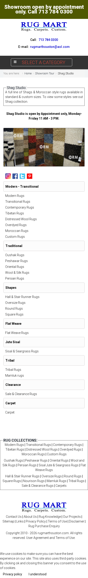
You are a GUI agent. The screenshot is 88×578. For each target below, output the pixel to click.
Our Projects (72, 516)
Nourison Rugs (34, 481)
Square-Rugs (11, 481)
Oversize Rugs (15, 303)
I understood (37, 574)
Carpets (61, 485)
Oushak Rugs (14, 255)
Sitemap (8, 521)
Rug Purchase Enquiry (44, 526)
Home (28, 73)
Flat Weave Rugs (17, 333)
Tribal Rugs (13, 369)
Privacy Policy (36, 521)
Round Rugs (14, 308)
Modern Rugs (14, 196)
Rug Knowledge (50, 516)
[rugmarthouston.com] (44, 507)
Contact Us (14, 516)
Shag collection (16, 101)
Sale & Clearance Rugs (21, 394)
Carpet (9, 412)
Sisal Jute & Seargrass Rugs (59, 465)
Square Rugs (14, 314)
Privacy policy (12, 574)
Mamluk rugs (14, 375)
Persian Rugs (14, 278)
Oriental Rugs (14, 267)
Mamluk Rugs (56, 481)
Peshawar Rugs (16, 261)
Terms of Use (57, 521)
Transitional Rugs (17, 201)
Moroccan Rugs (16, 231)
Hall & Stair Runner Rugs (22, 297)
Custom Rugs (15, 236)
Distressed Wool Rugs (21, 219)
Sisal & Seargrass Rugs (22, 351)
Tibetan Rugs (14, 213)
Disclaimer (76, 521)
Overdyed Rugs (16, 225)
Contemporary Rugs (19, 207)
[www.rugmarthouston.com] (44, 26)
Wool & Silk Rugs (17, 272)
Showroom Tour (44, 73)
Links (20, 521)
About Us (30, 516)
